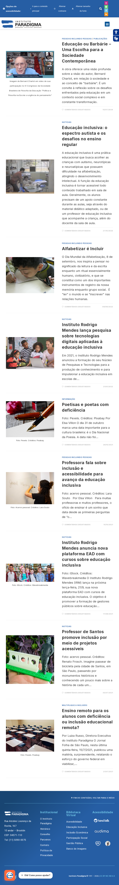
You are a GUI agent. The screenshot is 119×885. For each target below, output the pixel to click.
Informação (68, 399)
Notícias (66, 122)
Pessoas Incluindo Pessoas (77, 39)
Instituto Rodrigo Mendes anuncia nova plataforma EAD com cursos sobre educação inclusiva (86, 554)
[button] (100, 8)
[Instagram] (106, 3)
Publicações (100, 39)
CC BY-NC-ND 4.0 (107, 876)
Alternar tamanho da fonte (81, 8)
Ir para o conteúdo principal (39, 8)
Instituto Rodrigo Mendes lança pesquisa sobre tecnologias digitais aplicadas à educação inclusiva (86, 336)
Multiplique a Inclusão (74, 705)
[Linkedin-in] (106, 14)
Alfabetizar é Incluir (83, 248)
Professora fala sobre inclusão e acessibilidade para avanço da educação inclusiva (84, 474)
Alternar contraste (62, 8)
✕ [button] (22, 875)
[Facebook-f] (106, 10)
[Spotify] (106, 7)
